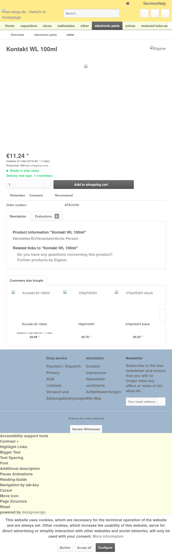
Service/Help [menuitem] (154, 3)
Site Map (94, 398)
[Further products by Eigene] (158, 53)
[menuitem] (92, 13)
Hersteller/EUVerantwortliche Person (45, 238)
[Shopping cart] (165, 13)
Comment (36, 195)
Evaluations (46, 216)
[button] (86, 441)
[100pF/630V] (86, 305)
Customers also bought (26, 280)
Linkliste (53, 385)
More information (108, 536)
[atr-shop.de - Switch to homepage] (26, 14)
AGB (50, 379)
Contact (93, 366)
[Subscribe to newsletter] (161, 401)
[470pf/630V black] (137, 305)
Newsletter (95, 379)
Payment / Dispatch (63, 366)
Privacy (53, 372)
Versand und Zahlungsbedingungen (65, 395)
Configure (105, 547)
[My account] (155, 13)
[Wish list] (144, 13)
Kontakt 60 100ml (34, 324)
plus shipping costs (36, 165)
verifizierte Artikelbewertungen (103, 389)
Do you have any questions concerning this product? (64, 254)
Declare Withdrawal (86, 429)
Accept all (84, 547)
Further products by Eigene (41, 260)
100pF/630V (86, 324)
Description (18, 216)
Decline (65, 547)
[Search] (115, 13)
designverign (34, 512)
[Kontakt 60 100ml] (34, 305)
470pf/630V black (137, 324)
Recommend (63, 195)
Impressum (96, 372)
